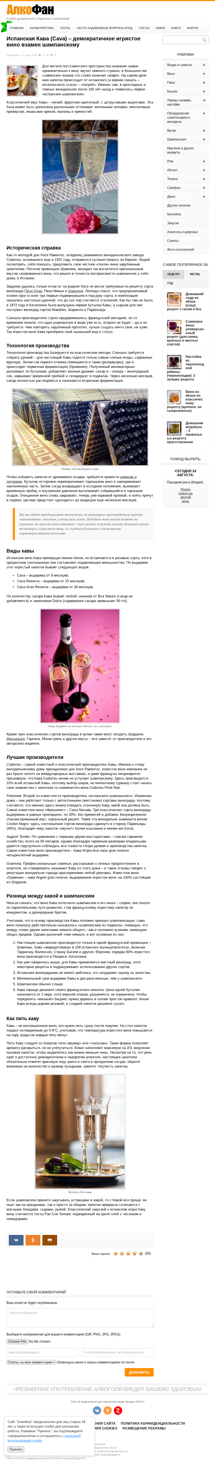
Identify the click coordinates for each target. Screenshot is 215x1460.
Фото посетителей (180, 249)
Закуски (173, 223)
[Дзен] (118, 1410)
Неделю (173, 274)
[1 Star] (116, 1253)
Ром (186, 161)
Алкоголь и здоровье (182, 232)
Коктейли (174, 214)
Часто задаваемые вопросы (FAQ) (104, 28)
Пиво (186, 82)
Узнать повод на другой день (185, 495)
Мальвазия (16, 739)
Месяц (195, 274)
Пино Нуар (33, 291)
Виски (186, 130)
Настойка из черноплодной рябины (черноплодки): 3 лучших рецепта (185, 368)
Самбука (186, 188)
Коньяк (186, 91)
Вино (186, 74)
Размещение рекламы (144, 1428)
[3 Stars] (128, 1253)
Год (170, 283)
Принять (15, 1449)
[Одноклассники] (107, 1410)
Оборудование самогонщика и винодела (186, 116)
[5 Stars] (141, 1253)
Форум (192, 28)
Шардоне (75, 291)
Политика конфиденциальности (153, 1423)
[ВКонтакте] (97, 1410)
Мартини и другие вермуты (180, 150)
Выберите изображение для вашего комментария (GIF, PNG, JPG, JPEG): (64, 1334)
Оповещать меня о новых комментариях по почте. (95, 1362)
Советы (173, 241)
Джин (186, 196)
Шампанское (186, 139)
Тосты (144, 28)
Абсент (186, 170)
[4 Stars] (134, 1253)
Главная (17, 28)
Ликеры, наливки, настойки (186, 101)
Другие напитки (178, 205)
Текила (186, 179)
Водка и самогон (186, 65)
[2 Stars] (122, 1253)
